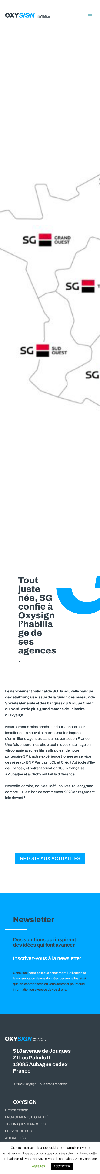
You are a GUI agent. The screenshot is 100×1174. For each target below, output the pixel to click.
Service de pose (19, 1131)
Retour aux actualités (50, 858)
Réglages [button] (38, 1166)
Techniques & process (25, 1124)
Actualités (15, 1138)
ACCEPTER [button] (61, 1166)
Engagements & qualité (26, 1117)
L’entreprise (16, 1110)
